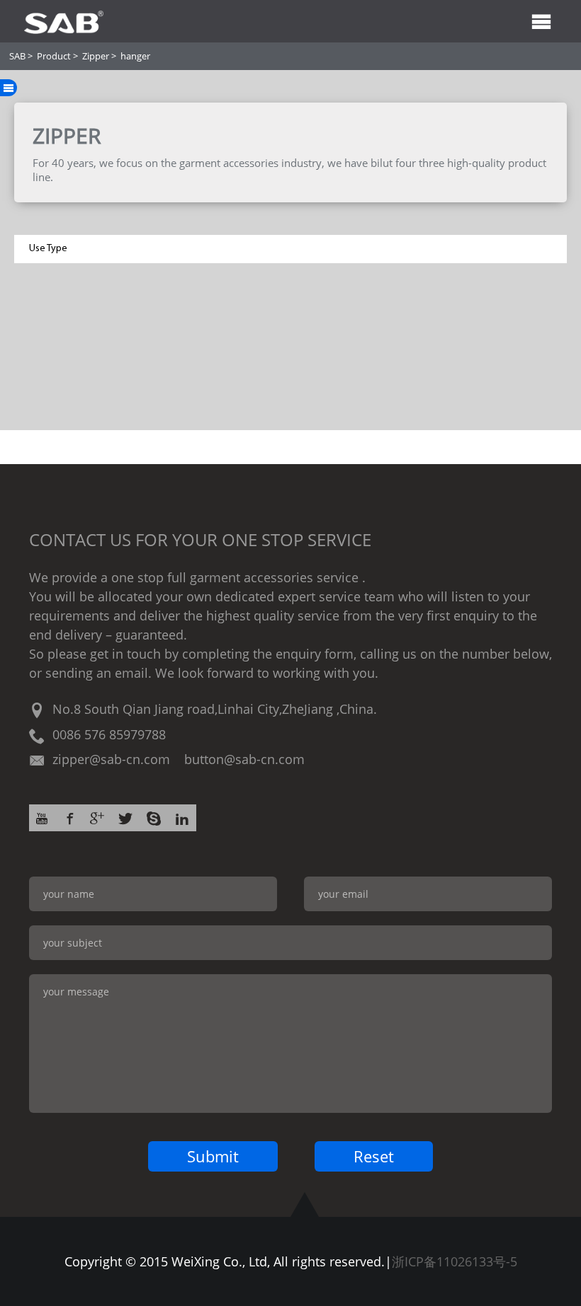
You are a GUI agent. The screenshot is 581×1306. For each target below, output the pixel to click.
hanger (135, 56)
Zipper (95, 56)
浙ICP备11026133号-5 (454, 1261)
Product (54, 56)
